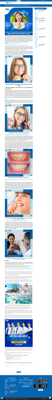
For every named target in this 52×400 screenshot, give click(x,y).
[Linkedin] (44, 0)
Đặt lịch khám (18, 0)
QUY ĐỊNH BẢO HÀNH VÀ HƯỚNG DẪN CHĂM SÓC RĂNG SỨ (13, 380)
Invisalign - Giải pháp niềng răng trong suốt (15, 43)
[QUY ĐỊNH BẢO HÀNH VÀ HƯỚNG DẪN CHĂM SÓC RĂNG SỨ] (7, 381)
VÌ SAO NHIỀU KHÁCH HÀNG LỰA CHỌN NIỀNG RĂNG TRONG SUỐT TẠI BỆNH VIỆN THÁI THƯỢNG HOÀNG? (42, 20)
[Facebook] (39, 0)
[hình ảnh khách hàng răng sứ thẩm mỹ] (21, 380)
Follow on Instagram (26, 386)
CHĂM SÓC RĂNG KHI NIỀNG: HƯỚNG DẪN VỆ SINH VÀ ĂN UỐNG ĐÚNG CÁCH (42, 10)
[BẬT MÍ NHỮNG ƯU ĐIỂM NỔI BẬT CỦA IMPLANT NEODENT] (7, 392)
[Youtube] (42, 0)
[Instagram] (45, 0)
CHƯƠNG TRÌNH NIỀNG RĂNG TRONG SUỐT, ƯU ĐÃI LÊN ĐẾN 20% (42, 36)
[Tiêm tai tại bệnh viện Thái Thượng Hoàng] (26, 383)
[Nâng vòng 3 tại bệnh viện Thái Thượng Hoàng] (31, 383)
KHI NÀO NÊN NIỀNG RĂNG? (42, 44)
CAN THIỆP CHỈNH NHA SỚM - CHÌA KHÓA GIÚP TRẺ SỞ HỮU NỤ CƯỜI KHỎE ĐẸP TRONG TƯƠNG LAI (42, 18)
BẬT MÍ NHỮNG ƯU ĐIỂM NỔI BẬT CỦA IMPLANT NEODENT (14, 391)
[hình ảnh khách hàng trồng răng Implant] (31, 380)
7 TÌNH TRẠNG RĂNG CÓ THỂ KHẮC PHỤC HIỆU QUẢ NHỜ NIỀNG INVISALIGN (42, 28)
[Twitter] (41, 0)
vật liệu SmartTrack (10, 96)
